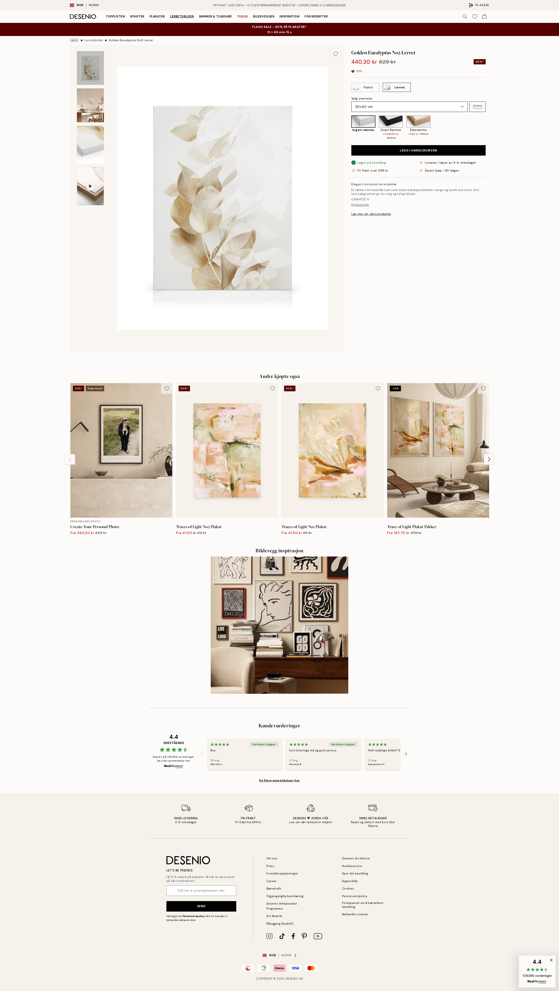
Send (201, 906)
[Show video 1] (90, 186)
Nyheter (137, 16)
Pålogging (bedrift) (280, 924)
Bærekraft (273, 888)
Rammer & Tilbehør (215, 16)
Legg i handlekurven (418, 150)
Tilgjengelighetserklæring (285, 896)
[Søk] (465, 16)
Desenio (292, 979)
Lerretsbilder (182, 16)
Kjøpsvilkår (350, 881)
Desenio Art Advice (356, 858)
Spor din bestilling (355, 873)
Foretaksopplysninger (282, 873)
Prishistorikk (360, 205)
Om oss (271, 858)
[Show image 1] (90, 68)
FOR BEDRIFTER (316, 16)
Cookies (348, 888)
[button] (477, 106)
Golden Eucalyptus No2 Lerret (131, 40)
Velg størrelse (362, 98)
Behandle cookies (355, 914)
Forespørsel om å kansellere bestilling (362, 905)
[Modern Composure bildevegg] (279, 625)
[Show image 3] (90, 144)
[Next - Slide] (489, 127)
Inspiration (289, 16)
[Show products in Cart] (484, 16)
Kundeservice (352, 866)
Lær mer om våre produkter (371, 214)
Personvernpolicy (193, 916)
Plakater (157, 16)
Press (270, 866)
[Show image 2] (90, 105)
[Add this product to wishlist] (335, 53)
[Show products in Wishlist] (475, 16)
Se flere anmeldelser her (279, 780)
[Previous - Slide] (347, 127)
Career (271, 881)
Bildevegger (263, 16)
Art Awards (274, 916)
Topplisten (115, 16)
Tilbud (242, 16)
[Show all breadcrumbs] (74, 40)
